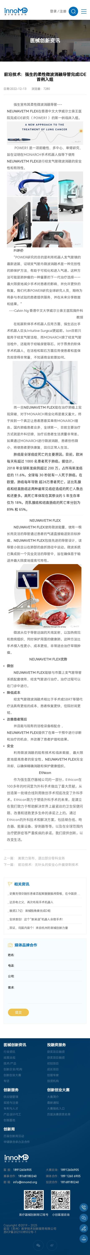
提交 (18, 1012)
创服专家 (53, 1075)
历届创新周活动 (14, 1136)
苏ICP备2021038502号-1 (20, 1232)
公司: (11, 976)
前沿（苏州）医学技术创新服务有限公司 (30, 1228)
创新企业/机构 (13, 1069)
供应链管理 (11, 1097)
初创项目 (53, 1063)
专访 (6, 1081)
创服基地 (9, 1120)
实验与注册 (11, 1102)
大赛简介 (53, 1097)
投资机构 (53, 1081)
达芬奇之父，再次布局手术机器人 (31, 902)
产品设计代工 (12, 1114)
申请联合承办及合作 (17, 1142)
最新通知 (53, 1102)
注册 (63, 11)
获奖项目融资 (56, 1051)
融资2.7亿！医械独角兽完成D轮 (30, 910)
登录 (53, 11)
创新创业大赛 (12, 1075)
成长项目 (53, 1069)
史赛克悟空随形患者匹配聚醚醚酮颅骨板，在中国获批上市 (45, 893)
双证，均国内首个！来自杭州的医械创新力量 (38, 928)
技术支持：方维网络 (17, 1235)
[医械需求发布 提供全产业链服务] (84, 1228)
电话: (11, 965)
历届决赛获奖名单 (59, 1114)
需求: (11, 987)
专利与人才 (11, 1108)
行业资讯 (9, 1051)
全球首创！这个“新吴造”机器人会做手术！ (37, 919)
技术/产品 (10, 1063)
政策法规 (9, 1057)
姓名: (11, 955)
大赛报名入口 (56, 1108)
